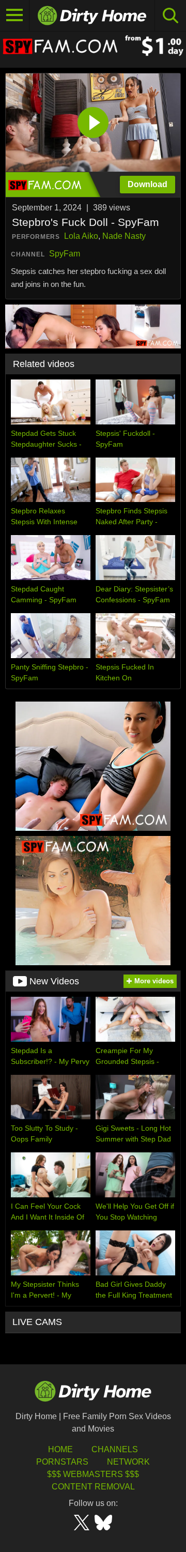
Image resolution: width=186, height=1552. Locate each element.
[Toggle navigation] (14, 15)
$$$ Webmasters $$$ (93, 1474)
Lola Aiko (81, 236)
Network (128, 1461)
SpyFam (64, 253)
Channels (114, 1449)
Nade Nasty (124, 236)
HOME (60, 1449)
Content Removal (93, 1486)
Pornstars (62, 1461)
